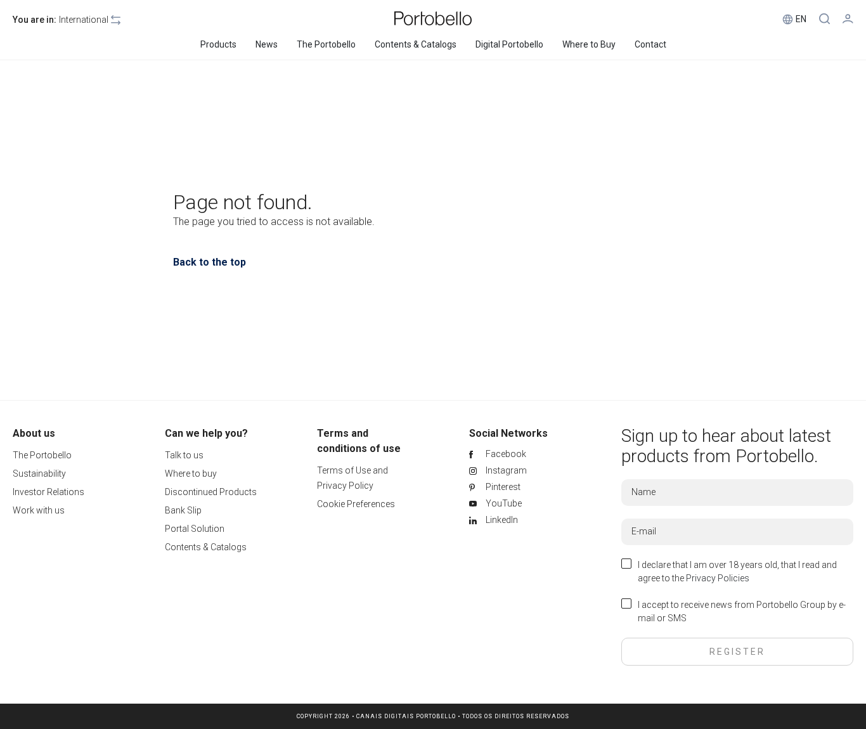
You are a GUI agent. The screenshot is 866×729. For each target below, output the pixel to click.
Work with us (39, 510)
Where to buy (191, 473)
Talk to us (184, 455)
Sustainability (39, 473)
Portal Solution (194, 529)
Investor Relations (48, 492)
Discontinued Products (211, 492)
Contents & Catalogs (206, 547)
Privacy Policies (717, 578)
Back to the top (209, 262)
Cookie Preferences (356, 504)
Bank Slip (183, 510)
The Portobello (42, 455)
